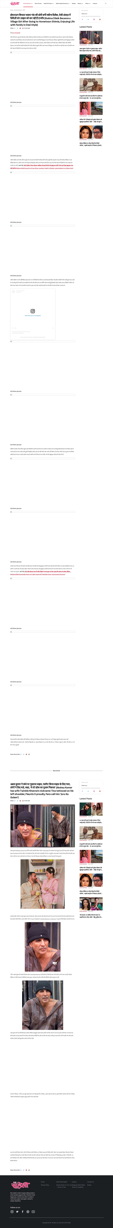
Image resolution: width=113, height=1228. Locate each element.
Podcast (95, 3)
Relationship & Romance (62, 3)
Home (43, 1182)
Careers (74, 1182)
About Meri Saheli (61, 1182)
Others (87, 3)
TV (24, 10)
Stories (89, 1185)
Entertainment (27, 3)
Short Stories (38, 3)
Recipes (74, 3)
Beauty (79, 3)
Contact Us (90, 1182)
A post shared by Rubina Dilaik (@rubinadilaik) (32, 337)
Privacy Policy (45, 1185)
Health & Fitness (48, 3)
